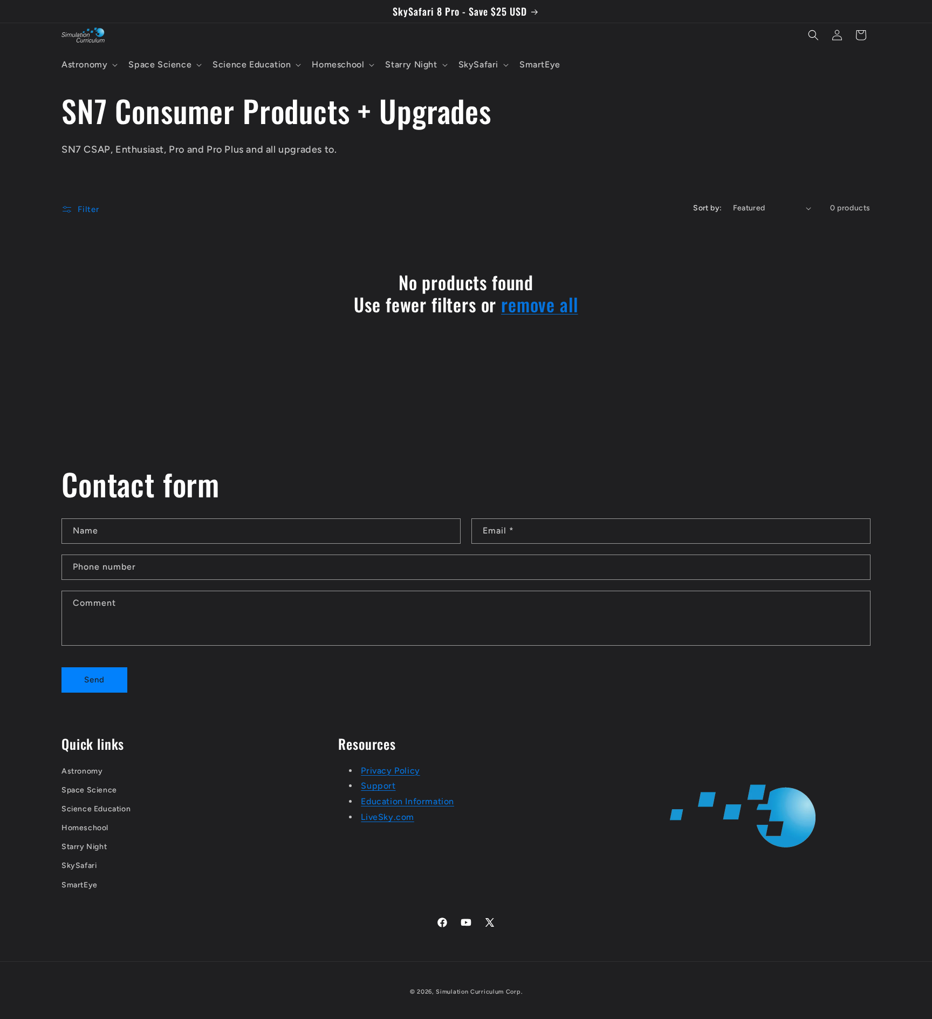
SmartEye (79, 885)
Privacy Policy (390, 770)
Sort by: (707, 208)
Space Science (89, 790)
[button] (88, 65)
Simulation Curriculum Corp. (479, 991)
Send (94, 680)
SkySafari (79, 866)
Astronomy (81, 771)
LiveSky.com (387, 817)
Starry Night (84, 847)
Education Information (407, 802)
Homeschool (84, 828)
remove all (539, 304)
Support (378, 786)
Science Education (96, 808)
